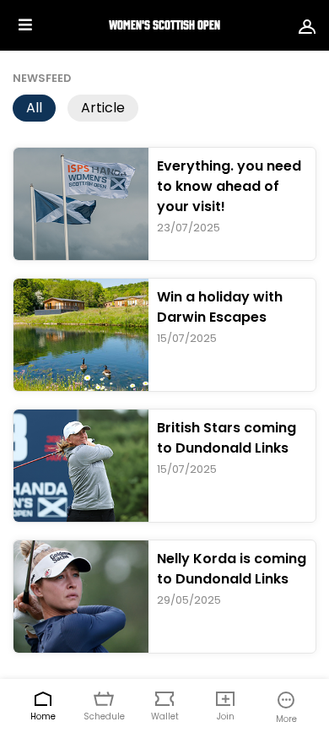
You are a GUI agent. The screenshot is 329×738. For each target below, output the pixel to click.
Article (103, 107)
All (34, 107)
